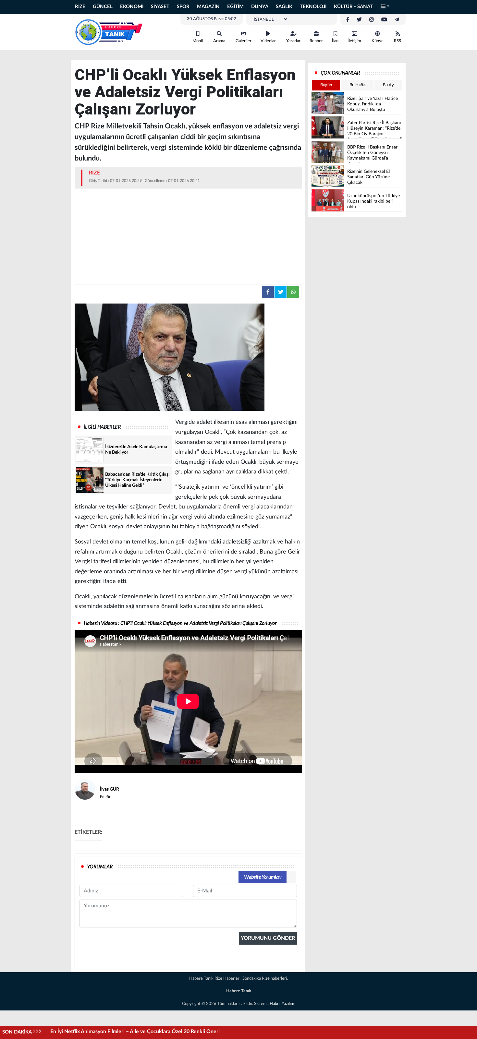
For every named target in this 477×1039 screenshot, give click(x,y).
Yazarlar (293, 41)
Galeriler (243, 41)
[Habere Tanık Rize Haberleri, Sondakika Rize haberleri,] (108, 31)
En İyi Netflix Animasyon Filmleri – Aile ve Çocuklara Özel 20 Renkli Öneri (135, 1031)
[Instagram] (371, 19)
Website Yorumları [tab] (262, 877)
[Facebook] (347, 19)
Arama (219, 41)
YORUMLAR (100, 866)
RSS (397, 41)
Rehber (316, 41)
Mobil (197, 41)
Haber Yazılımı (282, 1004)
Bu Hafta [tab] (357, 85)
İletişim (354, 41)
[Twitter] (359, 19)
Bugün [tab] (326, 85)
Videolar (268, 41)
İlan (335, 41)
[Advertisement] (188, 235)
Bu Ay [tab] (388, 85)
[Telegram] (396, 19)
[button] (385, 7)
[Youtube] (384, 19)
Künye (378, 41)
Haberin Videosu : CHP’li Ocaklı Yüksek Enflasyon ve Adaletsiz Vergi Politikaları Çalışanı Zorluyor (180, 623)
